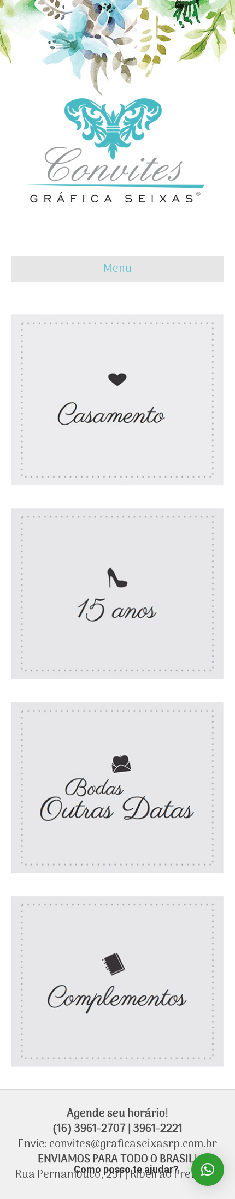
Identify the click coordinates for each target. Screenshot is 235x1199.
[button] (207, 1169)
